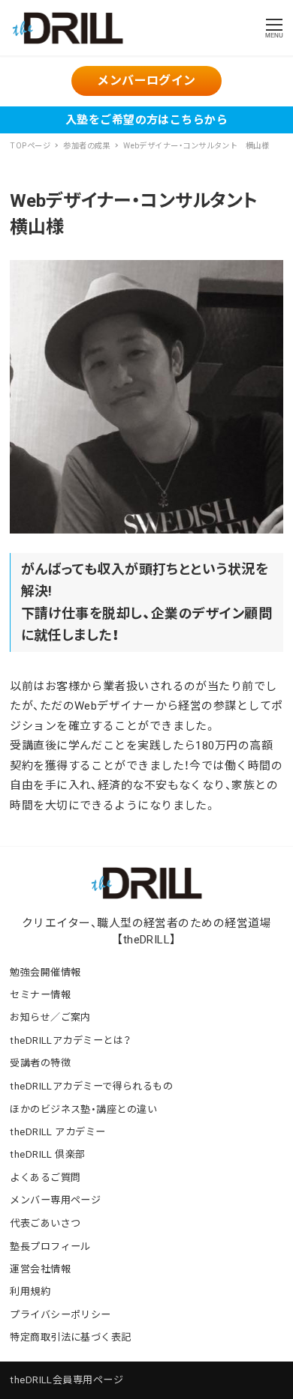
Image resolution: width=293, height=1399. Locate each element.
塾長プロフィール (50, 1246)
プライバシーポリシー (60, 1314)
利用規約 (30, 1291)
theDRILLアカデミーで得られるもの (91, 1086)
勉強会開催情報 (45, 972)
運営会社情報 (40, 1269)
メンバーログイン (146, 80)
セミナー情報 (40, 994)
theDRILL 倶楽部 (47, 1154)
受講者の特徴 (40, 1063)
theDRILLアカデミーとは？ (70, 1040)
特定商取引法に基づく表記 (70, 1337)
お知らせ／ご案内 (50, 1017)
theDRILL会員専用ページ (66, 1380)
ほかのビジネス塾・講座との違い (83, 1109)
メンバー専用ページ (55, 1200)
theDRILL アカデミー (57, 1131)
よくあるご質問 (45, 1177)
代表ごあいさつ (45, 1223)
